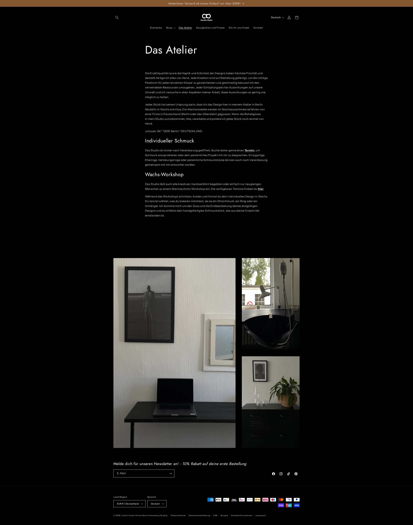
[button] (117, 17)
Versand (224, 515)
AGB (215, 515)
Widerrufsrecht (178, 515)
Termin (249, 150)
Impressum (261, 515)
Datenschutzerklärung (199, 515)
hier (261, 188)
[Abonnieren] (170, 473)
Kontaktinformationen (241, 515)
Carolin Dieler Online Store (134, 515)
